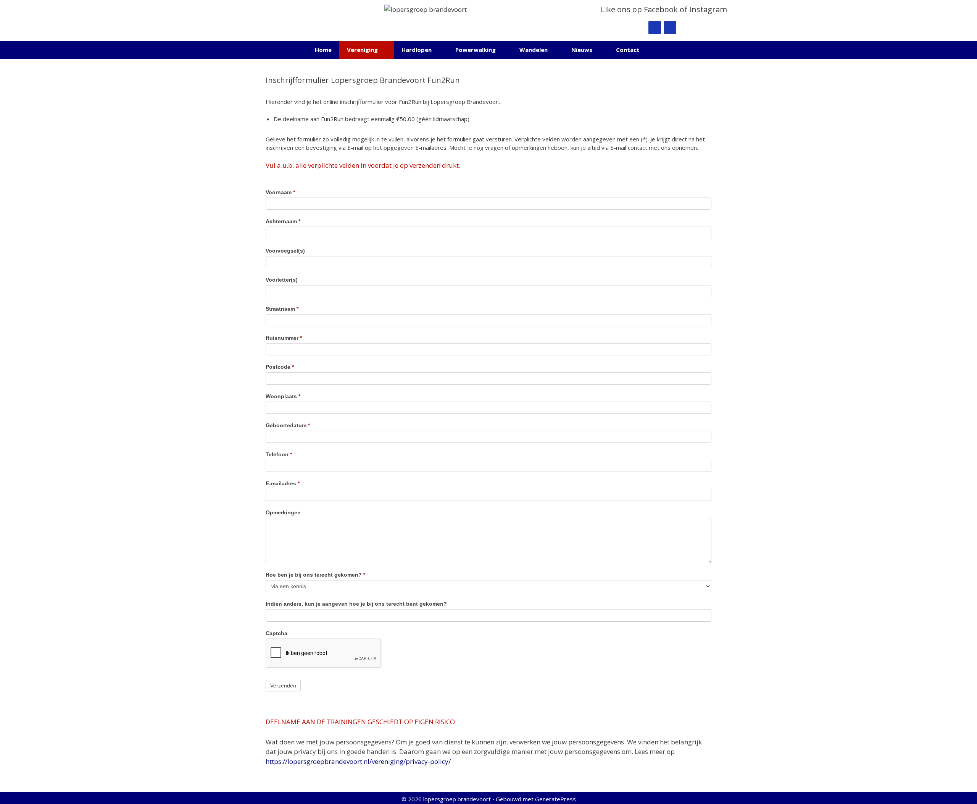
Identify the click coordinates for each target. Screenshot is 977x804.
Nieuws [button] (581, 49)
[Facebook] (654, 27)
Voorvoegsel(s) (285, 251)
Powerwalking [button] (475, 49)
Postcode (280, 367)
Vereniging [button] (362, 49)
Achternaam (283, 221)
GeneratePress (555, 799)
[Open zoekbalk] (658, 50)
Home (323, 49)
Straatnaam (282, 309)
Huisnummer (284, 338)
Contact (628, 49)
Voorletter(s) (282, 280)
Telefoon (279, 454)
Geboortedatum (288, 425)
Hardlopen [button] (416, 49)
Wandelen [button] (533, 49)
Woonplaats (283, 396)
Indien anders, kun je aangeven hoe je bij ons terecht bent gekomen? (356, 604)
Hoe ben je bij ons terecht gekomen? (315, 575)
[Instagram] (670, 27)
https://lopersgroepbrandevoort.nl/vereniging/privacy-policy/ (358, 761)
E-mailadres (283, 483)
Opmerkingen (283, 512)
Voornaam (280, 192)
